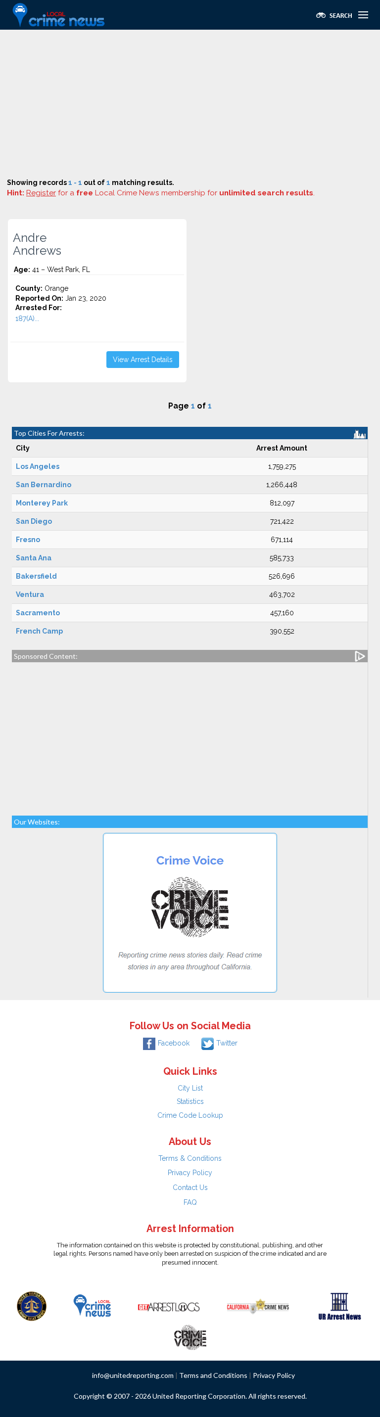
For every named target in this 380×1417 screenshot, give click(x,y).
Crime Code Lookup (190, 1115)
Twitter (227, 1043)
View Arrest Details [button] (143, 360)
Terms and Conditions (213, 1375)
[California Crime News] (258, 1306)
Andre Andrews (37, 244)
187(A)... (27, 318)
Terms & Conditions (190, 1158)
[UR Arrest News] (339, 1306)
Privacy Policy (190, 1173)
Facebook (174, 1043)
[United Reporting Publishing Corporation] (32, 1306)
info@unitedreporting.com (133, 1375)
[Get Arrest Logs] (169, 1306)
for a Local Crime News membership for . (170, 192)
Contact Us (190, 1187)
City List (190, 1088)
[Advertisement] (190, 104)
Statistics (190, 1101)
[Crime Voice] (190, 1335)
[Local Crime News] (92, 1306)
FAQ (190, 1202)
